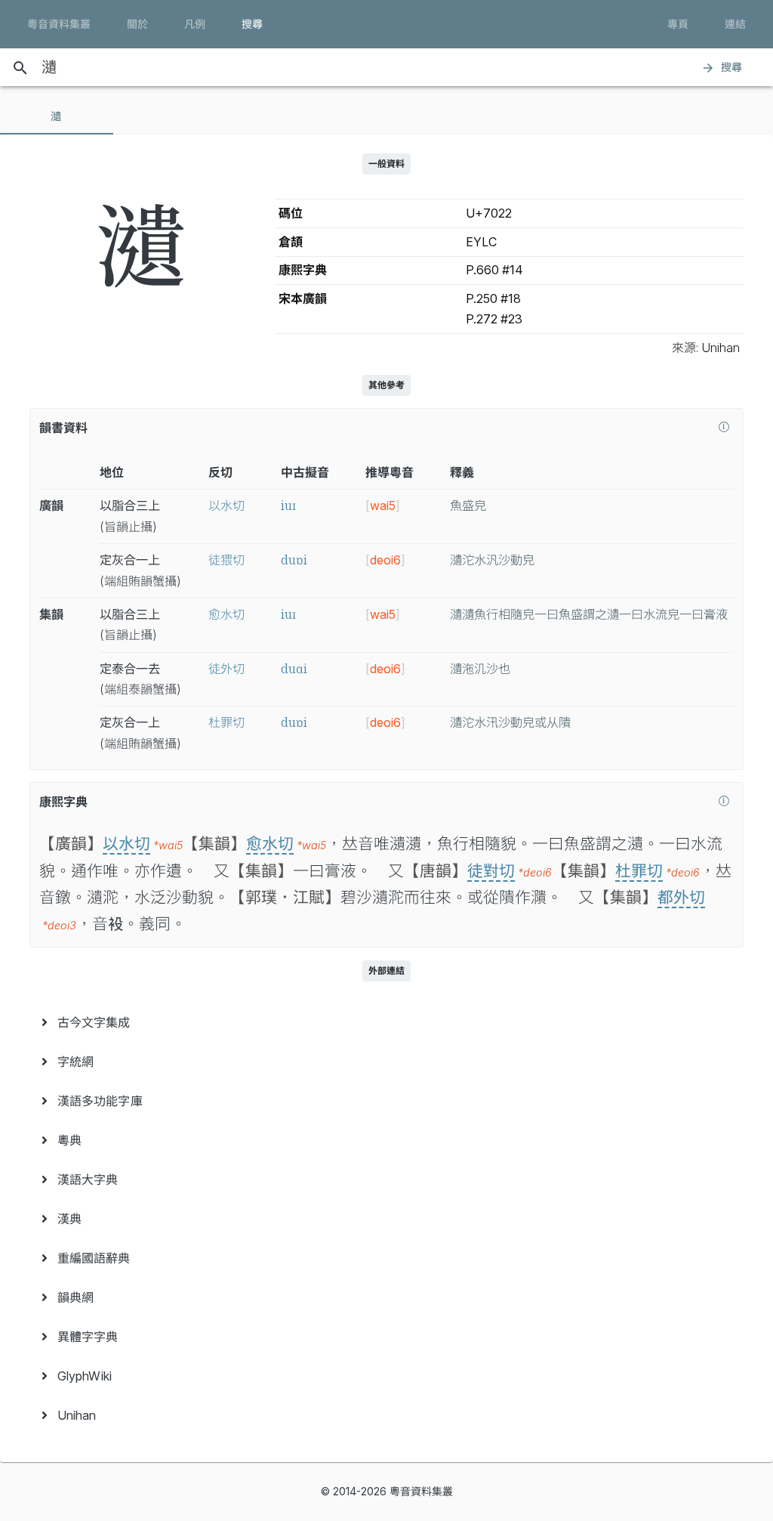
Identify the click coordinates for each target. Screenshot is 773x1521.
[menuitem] (386, 1022)
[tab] (56, 116)
